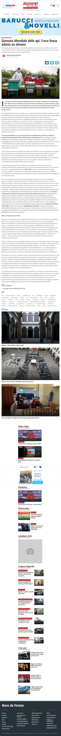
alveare (22, 299)
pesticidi (22, 297)
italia (46, 297)
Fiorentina (55, 14)
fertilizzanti (51, 303)
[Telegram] (57, 62)
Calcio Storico (20, 713)
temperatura (35, 299)
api (2, 295)
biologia (3, 299)
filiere (44, 305)
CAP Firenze (34, 724)
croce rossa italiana (10, 295)
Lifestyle (37, 14)
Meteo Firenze (35, 720)
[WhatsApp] (52, 62)
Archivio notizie (5, 728)
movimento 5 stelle (12, 305)
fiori (33, 295)
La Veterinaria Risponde (22, 723)
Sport (22, 14)
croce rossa (11, 301)
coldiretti (52, 297)
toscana (22, 305)
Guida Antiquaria (21, 725)
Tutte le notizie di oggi (7, 726)
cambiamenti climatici (22, 301)
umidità (43, 299)
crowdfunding (5, 297)
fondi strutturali (52, 305)
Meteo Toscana (35, 722)
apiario (46, 295)
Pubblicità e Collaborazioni (50, 720)
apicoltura (10, 299)
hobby (39, 305)
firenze (18, 295)
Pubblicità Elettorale (51, 725)
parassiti (4, 305)
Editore (48, 713)
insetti (16, 299)
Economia (15, 14)
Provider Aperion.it (51, 717)
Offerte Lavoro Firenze (37, 713)
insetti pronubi (33, 297)
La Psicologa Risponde (22, 721)
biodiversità (39, 295)
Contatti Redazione (51, 715)
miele (41, 297)
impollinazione (26, 295)
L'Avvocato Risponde (21, 719)
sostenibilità (11, 303)
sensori (28, 299)
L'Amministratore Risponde (21, 716)
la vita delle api (20, 303)
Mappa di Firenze (36, 717)
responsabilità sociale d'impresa (37, 301)
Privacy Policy (50, 723)
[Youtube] (54, 5)
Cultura (29, 14)
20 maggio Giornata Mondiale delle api (14, 288)
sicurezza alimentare (40, 303)
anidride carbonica (51, 299)
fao (27, 297)
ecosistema (53, 295)
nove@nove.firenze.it (52, 728)
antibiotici (4, 301)
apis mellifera (14, 297)
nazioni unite (29, 303)
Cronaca (7, 14)
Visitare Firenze (35, 715)
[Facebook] (51, 5)
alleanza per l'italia (30, 305)
